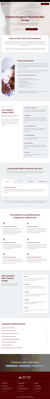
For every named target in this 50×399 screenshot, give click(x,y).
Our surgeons (4, 119)
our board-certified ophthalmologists (29, 42)
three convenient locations (23, 24)
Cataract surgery (4, 283)
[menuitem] (11, 4)
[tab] (7, 181)
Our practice (5, 228)
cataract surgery (23, 23)
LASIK (21, 231)
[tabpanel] (25, 190)
